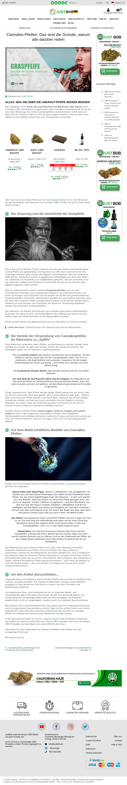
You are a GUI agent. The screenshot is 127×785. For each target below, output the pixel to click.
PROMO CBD (59, 23)
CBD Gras (60, 272)
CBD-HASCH (59, 19)
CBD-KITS (114, 19)
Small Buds (28, 19)
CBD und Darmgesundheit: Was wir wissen (111, 137)
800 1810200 (10, 3)
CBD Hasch (46, 526)
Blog (71, 23)
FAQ (107, 3)
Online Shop (58, 619)
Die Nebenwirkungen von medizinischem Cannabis (73, 649)
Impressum (90, 749)
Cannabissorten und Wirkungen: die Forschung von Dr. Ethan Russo (22, 649)
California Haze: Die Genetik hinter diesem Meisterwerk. (53, 327)
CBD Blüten (80, 358)
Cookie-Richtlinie (93, 741)
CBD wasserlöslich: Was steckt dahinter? (112, 94)
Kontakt (99, 3)
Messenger (55, 748)
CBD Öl (103, 19)
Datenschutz (91, 736)
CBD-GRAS (13, 19)
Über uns (118, 736)
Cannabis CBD (51, 202)
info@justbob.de (56, 744)
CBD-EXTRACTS (76, 19)
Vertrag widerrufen (94, 753)
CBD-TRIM (92, 19)
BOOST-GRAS (44, 19)
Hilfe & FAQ (116, 745)
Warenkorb (118, 11)
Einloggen (108, 13)
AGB (88, 745)
